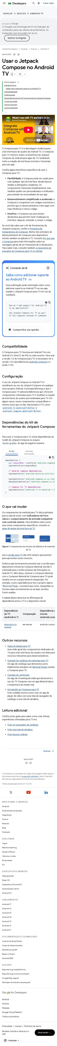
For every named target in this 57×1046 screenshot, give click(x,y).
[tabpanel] (28, 476)
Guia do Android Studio (12, 941)
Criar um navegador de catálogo (22, 725)
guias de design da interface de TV (18, 528)
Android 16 (6, 908)
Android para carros (10, 889)
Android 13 (6, 921)
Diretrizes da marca (32, 1026)
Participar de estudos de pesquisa (16, 982)
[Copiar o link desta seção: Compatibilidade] (30, 346)
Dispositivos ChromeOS (12, 884)
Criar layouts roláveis (17, 734)
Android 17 (6, 904)
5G (3, 864)
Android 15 (6, 913)
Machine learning (9, 847)
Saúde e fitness (8, 852)
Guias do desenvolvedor (12, 945)
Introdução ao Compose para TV (23, 689)
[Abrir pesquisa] (33, 3)
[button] (11, 452)
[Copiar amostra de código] (49, 302)
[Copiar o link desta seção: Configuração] (25, 376)
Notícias (5, 823)
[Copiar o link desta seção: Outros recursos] (30, 640)
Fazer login (48, 3)
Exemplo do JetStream (18, 675)
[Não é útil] (18, 54)
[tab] (11, 452)
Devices (21, 13)
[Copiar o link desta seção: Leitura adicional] (29, 710)
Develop (8, 13)
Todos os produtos (10, 1016)
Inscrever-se (45, 1032)
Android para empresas (12, 810)
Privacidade (7, 860)
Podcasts (6, 832)
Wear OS (6, 880)
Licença (18, 1026)
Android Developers (9, 49)
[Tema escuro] (46, 302)
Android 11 (6, 930)
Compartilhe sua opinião (24, 330)
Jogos (4, 843)
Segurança (6, 815)
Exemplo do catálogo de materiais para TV (27, 660)
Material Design (39, 667)
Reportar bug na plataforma (14, 969)
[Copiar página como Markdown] (20, 74)
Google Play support (10, 978)
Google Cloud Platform (12, 1012)
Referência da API (9, 950)
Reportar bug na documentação (15, 974)
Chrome (5, 1004)
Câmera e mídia (9, 856)
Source (5, 819)
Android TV (36, 13)
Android (5, 806)
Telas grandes (8, 876)
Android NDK (7, 958)
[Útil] (14, 54)
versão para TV (15, 555)
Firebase (5, 1008)
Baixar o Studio (8, 954)
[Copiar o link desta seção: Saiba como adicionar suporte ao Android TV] (30, 279)
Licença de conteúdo (30, 776)
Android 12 (6, 925)
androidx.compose (38, 362)
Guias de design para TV (18, 646)
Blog (4, 828)
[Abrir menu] (4, 3)
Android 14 (6, 917)
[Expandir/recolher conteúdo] (18, 82)
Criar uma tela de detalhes (20, 729)
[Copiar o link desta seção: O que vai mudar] (29, 507)
